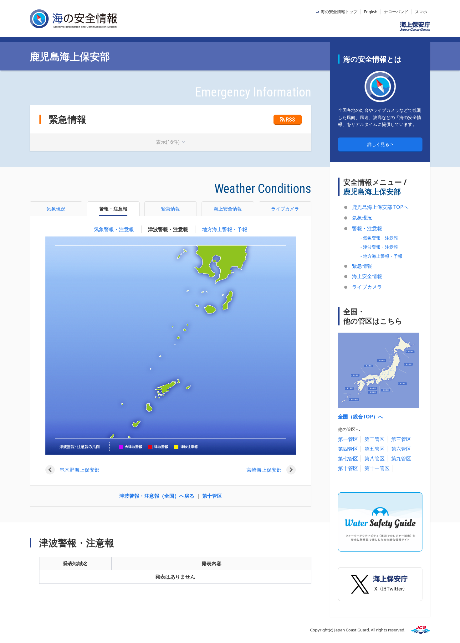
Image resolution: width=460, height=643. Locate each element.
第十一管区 (377, 468)
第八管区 (375, 458)
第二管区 (375, 439)
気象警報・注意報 (114, 229)
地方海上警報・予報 (224, 229)
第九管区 (401, 458)
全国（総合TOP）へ (360, 416)
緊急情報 (362, 265)
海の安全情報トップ (339, 11)
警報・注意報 (367, 228)
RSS (290, 119)
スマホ (421, 11)
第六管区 (401, 448)
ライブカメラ (367, 286)
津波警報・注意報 (168, 229)
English (370, 11)
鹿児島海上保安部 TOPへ (380, 207)
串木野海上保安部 (79, 469)
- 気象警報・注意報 (379, 238)
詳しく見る (379, 144)
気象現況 (362, 217)
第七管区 (348, 458)
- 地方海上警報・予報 (381, 256)
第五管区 (375, 448)
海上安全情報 (367, 276)
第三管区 (401, 439)
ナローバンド (396, 11)
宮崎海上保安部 (264, 469)
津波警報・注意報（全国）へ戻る (156, 495)
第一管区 (348, 439)
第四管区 (348, 448)
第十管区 (212, 495)
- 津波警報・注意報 (379, 247)
